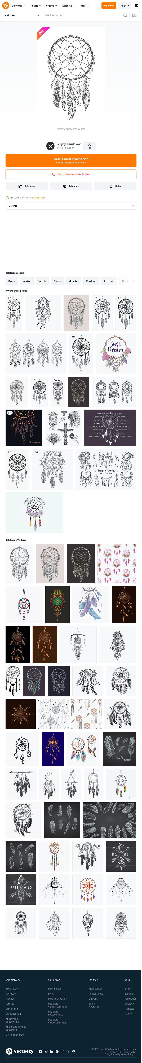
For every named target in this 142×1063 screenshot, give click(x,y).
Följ (89, 147)
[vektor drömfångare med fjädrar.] (24, 428)
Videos (50, 5)
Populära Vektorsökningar (56, 1005)
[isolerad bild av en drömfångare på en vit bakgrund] (14, 313)
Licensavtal (53, 988)
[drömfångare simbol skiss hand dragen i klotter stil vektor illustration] (23, 820)
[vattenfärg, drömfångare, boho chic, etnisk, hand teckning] (83, 749)
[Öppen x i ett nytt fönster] (68, 1051)
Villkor (111, 1051)
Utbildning (12, 1008)
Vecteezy (11, 993)
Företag (10, 1003)
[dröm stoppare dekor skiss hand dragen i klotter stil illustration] (120, 714)
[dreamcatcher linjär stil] (52, 469)
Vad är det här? (37, 197)
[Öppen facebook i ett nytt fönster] (40, 1051)
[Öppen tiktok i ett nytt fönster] (62, 1051)
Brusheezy (12, 988)
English (126, 988)
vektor (27, 281)
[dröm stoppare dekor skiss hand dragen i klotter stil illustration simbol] (121, 681)
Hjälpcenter (93, 988)
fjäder (57, 281)
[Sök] (125, 15)
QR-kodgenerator (16, 1034)
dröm (11, 281)
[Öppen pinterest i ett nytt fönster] (57, 1051)
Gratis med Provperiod (71, 160)
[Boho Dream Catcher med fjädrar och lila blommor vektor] (34, 512)
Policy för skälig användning (116, 1054)
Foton (34, 5)
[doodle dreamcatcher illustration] (43, 313)
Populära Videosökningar (56, 1021)
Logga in (124, 5)
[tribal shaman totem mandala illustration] (57, 604)
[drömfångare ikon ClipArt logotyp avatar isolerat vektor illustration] (87, 889)
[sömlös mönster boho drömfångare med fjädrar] (86, 714)
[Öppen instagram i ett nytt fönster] (46, 1051)
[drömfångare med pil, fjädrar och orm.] (87, 856)
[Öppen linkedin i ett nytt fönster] (51, 1051)
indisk (42, 281)
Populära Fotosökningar (55, 1013)
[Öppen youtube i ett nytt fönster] (73, 1051)
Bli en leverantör (93, 1005)
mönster (74, 281)
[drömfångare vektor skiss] (78, 644)
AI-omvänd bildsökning (12, 1020)
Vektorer (17, 5)
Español (126, 993)
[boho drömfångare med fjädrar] (54, 856)
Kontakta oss (94, 993)
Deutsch (126, 1003)
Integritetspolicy (125, 1051)
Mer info (12, 205)
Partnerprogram (56, 998)
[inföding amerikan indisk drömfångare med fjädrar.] (21, 784)
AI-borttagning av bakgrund (16, 1028)
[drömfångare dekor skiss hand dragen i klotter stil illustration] (87, 681)
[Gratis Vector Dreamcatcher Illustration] (110, 428)
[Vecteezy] (5, 5)
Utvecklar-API (13, 1013)
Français (127, 1008)
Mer (83, 5)
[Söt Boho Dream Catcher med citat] (116, 353)
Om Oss (91, 998)
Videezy (10, 998)
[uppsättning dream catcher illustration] (36, 353)
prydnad (91, 281)
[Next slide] (128, 281)
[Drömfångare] (76, 313)
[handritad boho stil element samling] (106, 469)
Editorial (67, 5)
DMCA (50, 993)
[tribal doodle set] (63, 428)
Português (128, 998)
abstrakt (109, 281)
